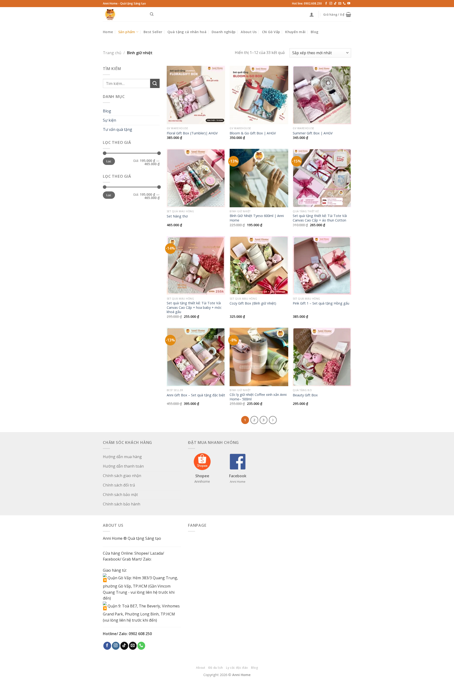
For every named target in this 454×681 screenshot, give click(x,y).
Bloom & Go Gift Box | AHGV (253, 133)
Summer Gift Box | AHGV (313, 133)
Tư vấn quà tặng (117, 129)
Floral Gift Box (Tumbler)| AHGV (192, 133)
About (200, 668)
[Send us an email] (339, 3)
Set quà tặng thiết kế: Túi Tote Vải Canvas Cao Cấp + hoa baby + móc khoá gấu (194, 307)
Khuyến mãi (295, 32)
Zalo (147, 559)
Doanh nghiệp (224, 32)
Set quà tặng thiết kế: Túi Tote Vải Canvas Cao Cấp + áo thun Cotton (320, 218)
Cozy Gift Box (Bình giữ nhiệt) (253, 303)
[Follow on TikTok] (335, 3)
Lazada (156, 553)
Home (108, 32)
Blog (314, 32)
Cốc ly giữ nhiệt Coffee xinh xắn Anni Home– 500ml (258, 397)
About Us (249, 32)
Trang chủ (112, 52)
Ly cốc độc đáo (237, 668)
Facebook (111, 559)
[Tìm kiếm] (151, 14)
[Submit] (155, 83)
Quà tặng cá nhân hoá (186, 32)
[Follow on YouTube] (348, 3)
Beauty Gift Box (305, 395)
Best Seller (153, 32)
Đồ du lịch (215, 668)
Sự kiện (109, 120)
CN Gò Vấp (271, 32)
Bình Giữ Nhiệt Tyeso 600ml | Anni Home (257, 218)
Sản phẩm (126, 32)
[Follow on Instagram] (330, 3)
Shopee (141, 553)
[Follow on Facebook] (326, 3)
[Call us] (344, 3)
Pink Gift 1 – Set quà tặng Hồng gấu (321, 303)
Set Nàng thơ (177, 216)
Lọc (108, 161)
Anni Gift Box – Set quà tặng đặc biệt (196, 395)
